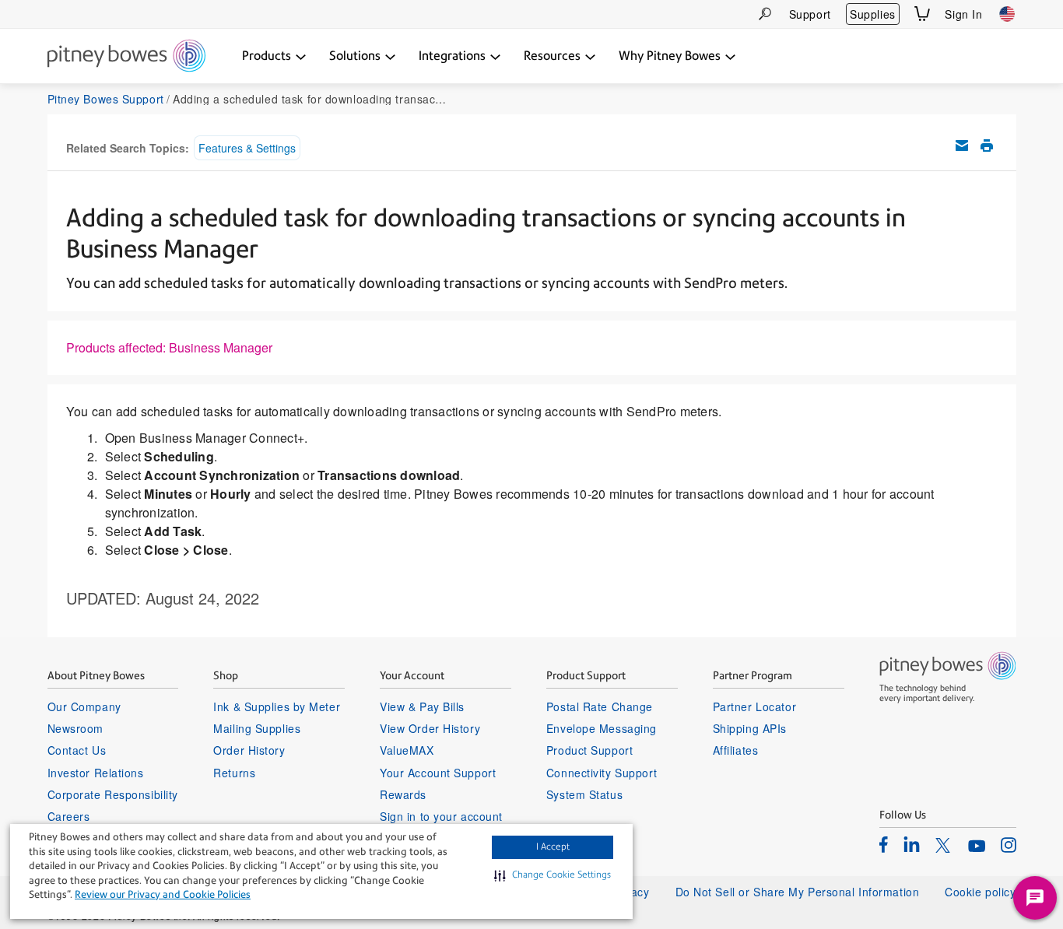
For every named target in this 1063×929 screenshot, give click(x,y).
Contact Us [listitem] (77, 750)
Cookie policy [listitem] (980, 891)
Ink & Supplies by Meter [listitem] (276, 706)
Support (810, 14)
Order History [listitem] (249, 750)
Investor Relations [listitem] (95, 773)
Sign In (963, 14)
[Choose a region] (1007, 14)
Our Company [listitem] (84, 706)
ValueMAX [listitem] (406, 750)
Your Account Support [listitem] (438, 773)
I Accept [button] (553, 846)
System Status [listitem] (584, 794)
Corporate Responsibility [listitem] (112, 794)
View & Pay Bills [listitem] (422, 706)
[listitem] (883, 844)
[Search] (765, 13)
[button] (552, 875)
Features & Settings (247, 148)
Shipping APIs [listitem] (750, 728)
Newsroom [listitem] (75, 728)
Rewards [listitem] (403, 794)
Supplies (872, 14)
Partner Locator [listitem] (754, 706)
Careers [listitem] (68, 816)
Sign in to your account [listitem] (441, 816)
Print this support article (986, 145)
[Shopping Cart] (922, 13)
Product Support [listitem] (589, 750)
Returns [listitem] (234, 773)
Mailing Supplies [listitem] (256, 728)
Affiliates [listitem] (736, 750)
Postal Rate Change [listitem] (599, 706)
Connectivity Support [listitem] (601, 773)
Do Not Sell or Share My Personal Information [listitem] (797, 891)
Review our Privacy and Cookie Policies (163, 894)
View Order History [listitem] (430, 728)
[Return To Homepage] (126, 57)
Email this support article (961, 145)
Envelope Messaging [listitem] (601, 728)
